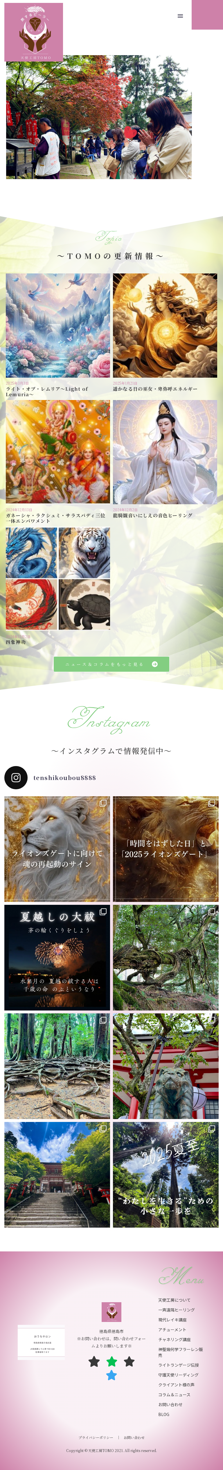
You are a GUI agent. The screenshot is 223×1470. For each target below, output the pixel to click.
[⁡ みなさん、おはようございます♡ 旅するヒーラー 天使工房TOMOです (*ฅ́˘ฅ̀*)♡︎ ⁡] (57, 849)
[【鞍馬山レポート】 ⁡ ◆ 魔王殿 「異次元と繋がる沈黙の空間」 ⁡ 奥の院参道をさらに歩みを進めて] (166, 957)
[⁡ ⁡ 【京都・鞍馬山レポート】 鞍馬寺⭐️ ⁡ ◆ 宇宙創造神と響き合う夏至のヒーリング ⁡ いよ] (166, 1066)
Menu (180, 16)
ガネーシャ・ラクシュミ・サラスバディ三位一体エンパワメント (55, 518)
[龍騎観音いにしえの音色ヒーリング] (165, 452)
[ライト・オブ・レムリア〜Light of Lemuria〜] (58, 325)
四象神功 (16, 642)
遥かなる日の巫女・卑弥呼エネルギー (155, 388)
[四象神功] (58, 579)
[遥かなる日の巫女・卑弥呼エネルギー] (165, 325)
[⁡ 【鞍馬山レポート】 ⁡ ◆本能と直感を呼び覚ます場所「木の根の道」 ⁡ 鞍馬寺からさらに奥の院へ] (57, 1066)
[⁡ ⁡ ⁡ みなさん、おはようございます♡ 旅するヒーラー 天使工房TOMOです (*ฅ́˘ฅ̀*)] (166, 849)
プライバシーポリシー (95, 1437)
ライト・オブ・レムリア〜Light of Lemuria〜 (47, 391)
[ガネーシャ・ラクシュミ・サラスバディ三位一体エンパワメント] (58, 452)
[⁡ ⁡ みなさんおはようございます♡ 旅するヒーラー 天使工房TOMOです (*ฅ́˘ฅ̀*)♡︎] (57, 1175)
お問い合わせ (134, 1437)
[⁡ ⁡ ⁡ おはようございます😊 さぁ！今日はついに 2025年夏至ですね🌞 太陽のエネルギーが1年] (166, 1175)
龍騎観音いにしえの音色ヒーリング (153, 515)
